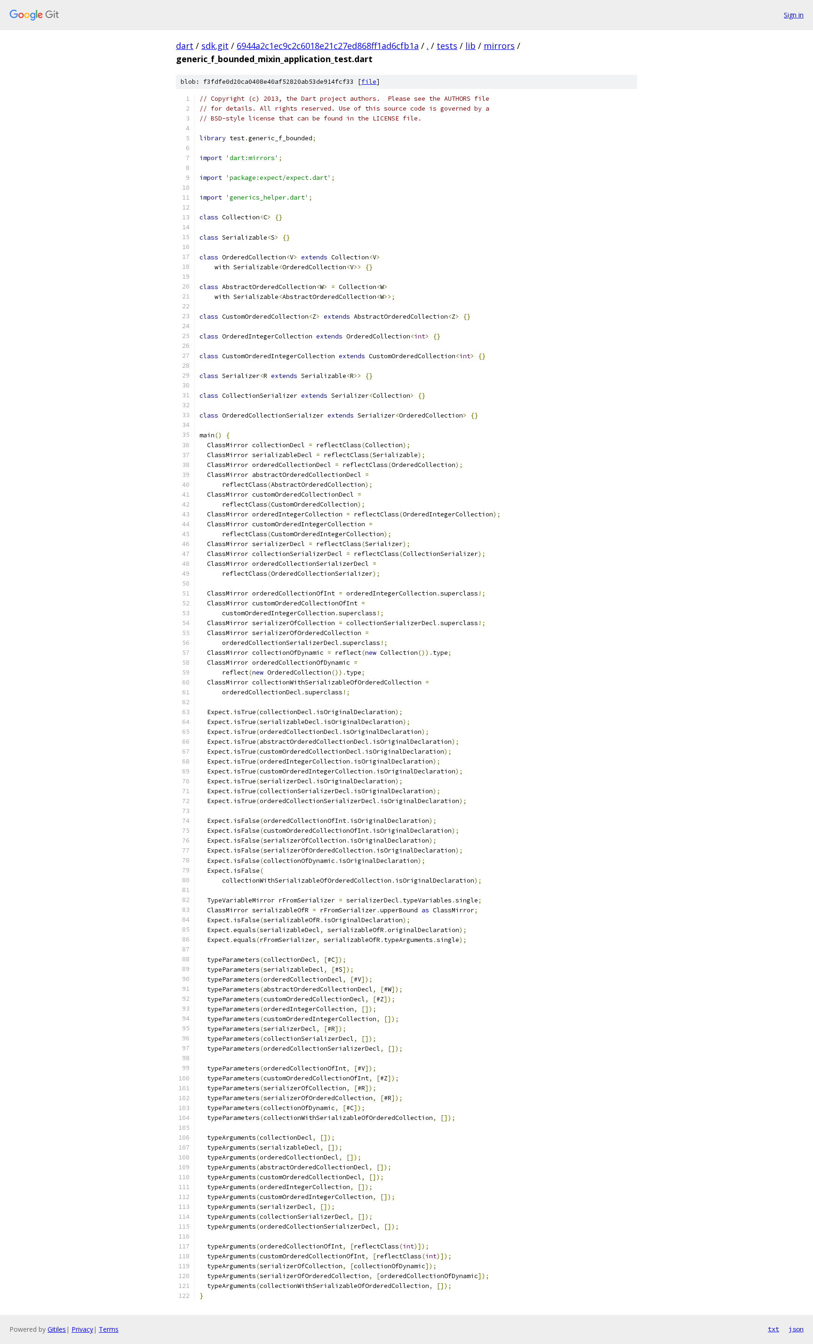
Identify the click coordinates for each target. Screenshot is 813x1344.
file (368, 82)
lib (470, 45)
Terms (109, 1329)
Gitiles (57, 1329)
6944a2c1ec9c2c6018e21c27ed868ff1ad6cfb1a (328, 45)
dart (184, 45)
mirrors (499, 45)
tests (447, 45)
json (796, 1329)
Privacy (82, 1329)
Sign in (794, 14)
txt (773, 1329)
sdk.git (215, 45)
